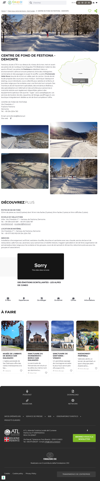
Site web (4, 118)
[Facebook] (87, 430)
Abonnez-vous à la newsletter (84, 438)
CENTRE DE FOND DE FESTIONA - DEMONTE (79, 80)
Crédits (7, 473)
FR (73, 3)
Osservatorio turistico (67, 416)
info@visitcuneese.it (52, 442)
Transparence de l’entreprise (76, 474)
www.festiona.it (7, 224)
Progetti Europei (12, 420)
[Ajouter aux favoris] (90, 11)
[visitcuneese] (15, 3)
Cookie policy (18, 473)
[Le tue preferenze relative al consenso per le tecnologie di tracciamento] (3, 477)
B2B (50, 416)
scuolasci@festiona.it (22, 224)
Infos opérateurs (12, 416)
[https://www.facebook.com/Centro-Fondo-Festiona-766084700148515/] (9, 118)
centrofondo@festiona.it (15, 116)
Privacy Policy (31, 473)
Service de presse (34, 416)
